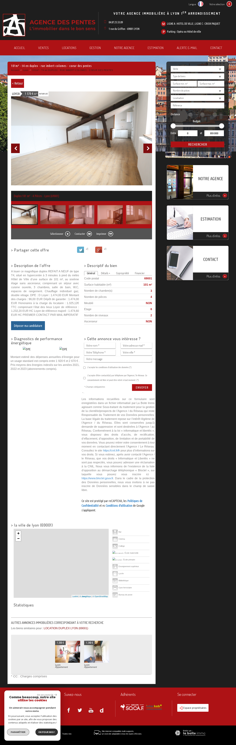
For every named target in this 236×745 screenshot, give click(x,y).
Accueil (19, 48)
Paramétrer (18, 732)
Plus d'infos (216, 195)
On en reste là (45, 694)
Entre (173, 133)
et (201, 133)
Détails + (105, 273)
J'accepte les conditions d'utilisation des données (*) (109, 367)
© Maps (85, 596)
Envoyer (142, 387)
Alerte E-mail (187, 48)
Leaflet (75, 596)
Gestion (95, 48)
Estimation (156, 48)
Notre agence (124, 48)
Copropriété (122, 273)
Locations (69, 48)
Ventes (43, 48)
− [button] (18, 538)
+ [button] (18, 533)
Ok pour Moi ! (46, 732)
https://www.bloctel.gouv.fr (97, 478)
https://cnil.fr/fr (111, 450)
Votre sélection (217, 4)
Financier (140, 273)
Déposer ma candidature (28, 325)
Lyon (25, 70)
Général (91, 273)
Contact (216, 48)
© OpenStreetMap (100, 596)
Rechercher (197, 144)
